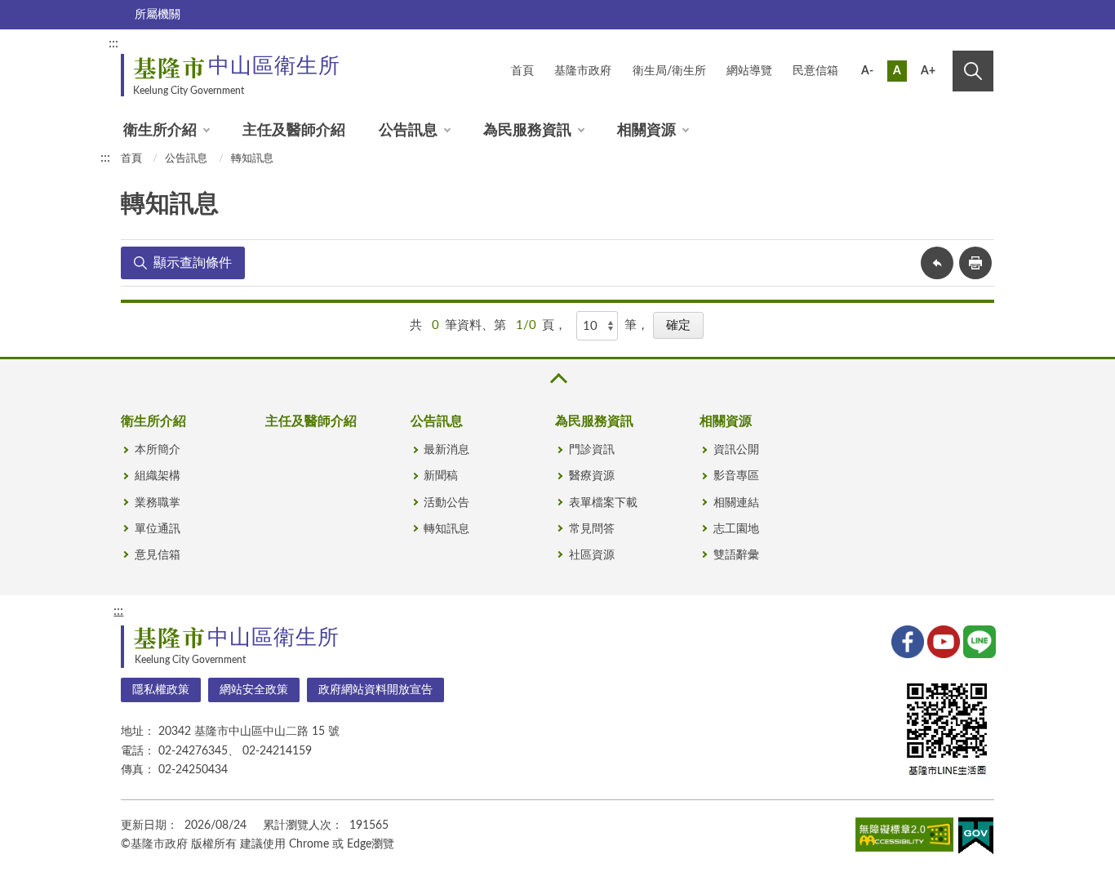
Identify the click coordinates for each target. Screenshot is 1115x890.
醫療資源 (592, 476)
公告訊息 (408, 130)
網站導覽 (749, 71)
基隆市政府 (582, 71)
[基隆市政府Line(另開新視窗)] (978, 640)
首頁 (522, 71)
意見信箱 (157, 555)
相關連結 (736, 503)
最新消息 (446, 450)
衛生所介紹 (160, 130)
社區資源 (592, 555)
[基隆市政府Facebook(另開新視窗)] (906, 640)
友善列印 (975, 263)
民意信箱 (815, 71)
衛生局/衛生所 (669, 71)
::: (113, 43)
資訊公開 (736, 450)
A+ (928, 71)
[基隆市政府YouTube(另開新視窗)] (942, 640)
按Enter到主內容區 (938, 45)
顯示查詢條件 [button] (192, 262)
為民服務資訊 (527, 130)
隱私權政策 (160, 690)
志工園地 (736, 529)
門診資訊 (592, 450)
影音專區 (736, 476)
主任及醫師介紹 (293, 130)
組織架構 (157, 476)
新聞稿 (441, 476)
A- (867, 71)
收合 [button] (557, 378)
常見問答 (592, 529)
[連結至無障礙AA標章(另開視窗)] (904, 838)
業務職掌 (157, 503)
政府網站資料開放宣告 (375, 690)
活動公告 (446, 503)
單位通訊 (157, 529)
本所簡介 (157, 450)
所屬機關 (157, 14)
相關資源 (646, 130)
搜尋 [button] (973, 71)
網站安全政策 (254, 690)
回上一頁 (937, 263)
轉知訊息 (252, 159)
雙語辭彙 (736, 555)
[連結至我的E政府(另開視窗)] (975, 839)
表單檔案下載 (603, 503)
